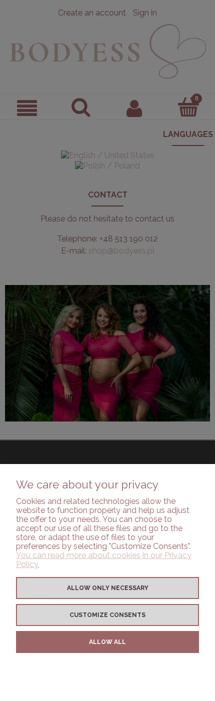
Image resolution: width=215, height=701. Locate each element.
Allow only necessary (107, 588)
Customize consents (108, 615)
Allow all (107, 642)
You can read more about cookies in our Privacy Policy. (104, 559)
